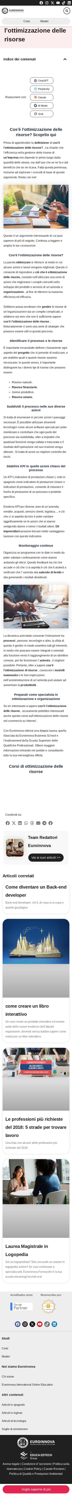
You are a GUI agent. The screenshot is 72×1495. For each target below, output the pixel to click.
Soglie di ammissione (15, 1429)
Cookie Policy (32, 1468)
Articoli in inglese (12, 1412)
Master (44, 21)
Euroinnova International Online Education (27, 1384)
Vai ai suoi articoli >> (45, 857)
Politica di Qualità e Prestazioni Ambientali (36, 1473)
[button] (66, 10)
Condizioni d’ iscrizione (36, 1463)
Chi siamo (8, 1376)
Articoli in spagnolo (13, 1404)
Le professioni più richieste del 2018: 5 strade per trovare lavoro (35, 1127)
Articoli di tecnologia (14, 1420)
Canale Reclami (54, 1468)
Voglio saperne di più (36, 1489)
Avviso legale (11, 1463)
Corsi (26, 21)
